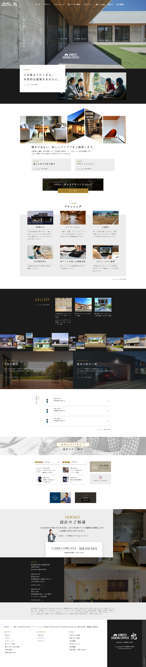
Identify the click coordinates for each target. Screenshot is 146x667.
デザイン (8, 638)
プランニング (9, 641)
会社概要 (73, 641)
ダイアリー (41, 638)
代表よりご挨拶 (75, 635)
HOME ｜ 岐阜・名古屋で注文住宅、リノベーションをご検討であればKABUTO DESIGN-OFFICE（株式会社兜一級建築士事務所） (51, 627)
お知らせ (41, 635)
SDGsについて (75, 644)
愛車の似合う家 (10, 652)
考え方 (7, 635)
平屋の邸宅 (9, 649)
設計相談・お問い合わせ (78, 649)
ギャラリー (41, 641)
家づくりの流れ (10, 644)
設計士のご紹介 (75, 638)
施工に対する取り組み (12, 647)
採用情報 (73, 647)
